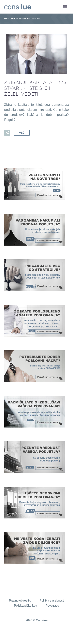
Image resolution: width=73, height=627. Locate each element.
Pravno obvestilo (20, 600)
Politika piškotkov (25, 605)
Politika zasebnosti (52, 600)
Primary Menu (65, 7)
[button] (7, 133)
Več (21, 132)
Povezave (52, 605)
